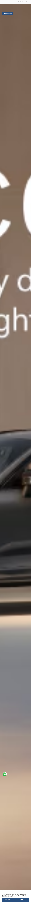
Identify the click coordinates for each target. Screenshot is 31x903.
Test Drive (22, 2)
